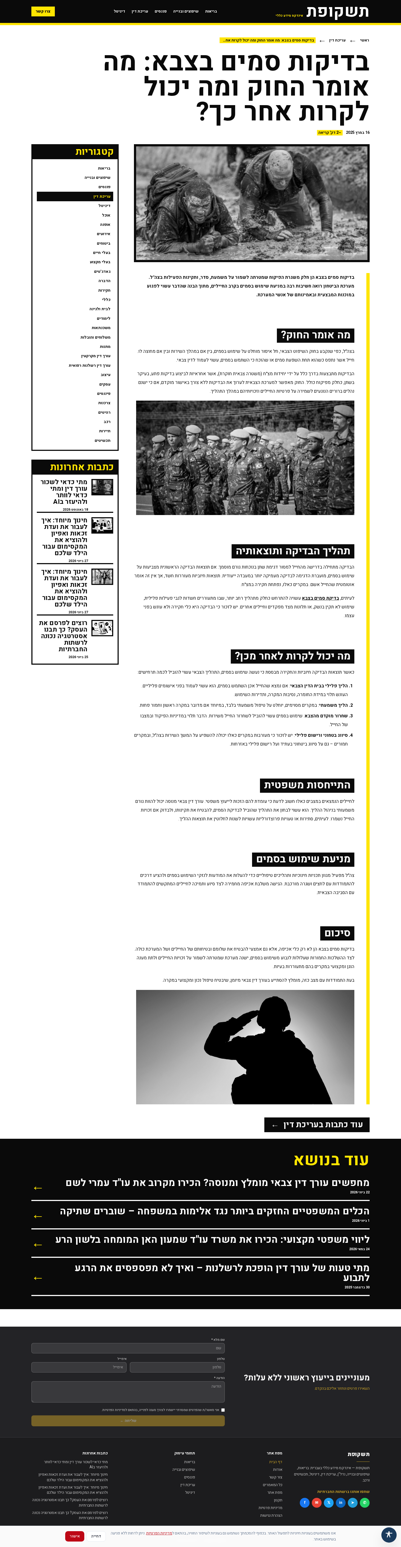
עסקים (104, 384)
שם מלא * (218, 1340)
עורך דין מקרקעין (95, 356)
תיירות (104, 431)
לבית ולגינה (99, 309)
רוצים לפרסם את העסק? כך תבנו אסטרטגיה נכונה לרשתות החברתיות (70, 1502)
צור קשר (275, 1477)
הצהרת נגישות (271, 1515)
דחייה (96, 1536)
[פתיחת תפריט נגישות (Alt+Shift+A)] (389, 1535)
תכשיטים (102, 440)
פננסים (161, 11)
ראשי (364, 40)
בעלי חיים (101, 253)
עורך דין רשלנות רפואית (89, 365)
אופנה (105, 224)
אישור (75, 1536)
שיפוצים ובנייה (186, 11)
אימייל (122, 1359)
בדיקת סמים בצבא (320, 598)
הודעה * (219, 1378)
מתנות (105, 347)
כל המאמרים (272, 1485)
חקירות (104, 290)
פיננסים (103, 394)
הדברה (104, 281)
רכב (107, 422)
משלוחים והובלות (95, 337)
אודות (277, 1469)
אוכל (106, 215)
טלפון (221, 1359)
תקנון (278, 1500)
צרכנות (104, 403)
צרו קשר (43, 11)
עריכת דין (140, 11)
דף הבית (275, 1462)
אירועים (103, 234)
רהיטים (104, 412)
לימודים (103, 318)
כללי (106, 300)
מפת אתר (274, 1492)
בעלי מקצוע (100, 262)
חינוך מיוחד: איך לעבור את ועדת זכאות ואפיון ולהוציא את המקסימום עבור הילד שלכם (73, 1477)
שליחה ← (128, 1421)
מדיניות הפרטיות (159, 1533)
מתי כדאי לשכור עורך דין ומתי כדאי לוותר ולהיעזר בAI (76, 1464)
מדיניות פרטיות (270, 1508)
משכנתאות (101, 328)
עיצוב (105, 375)
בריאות (211, 11)
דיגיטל (119, 11)
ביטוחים (103, 243)
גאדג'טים (102, 271)
